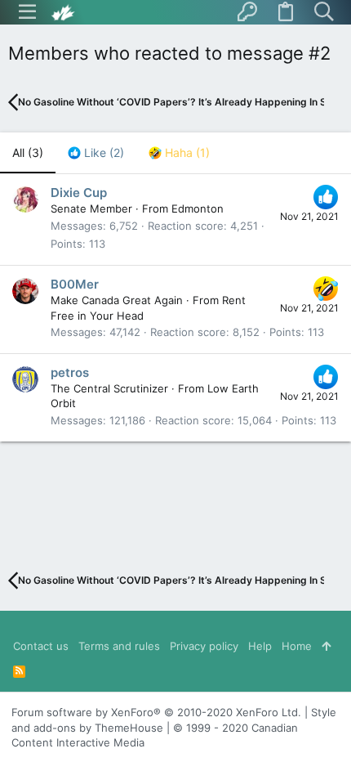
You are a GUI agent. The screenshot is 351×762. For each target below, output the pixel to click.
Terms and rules (119, 645)
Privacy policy (204, 645)
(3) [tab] (27, 152)
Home (297, 645)
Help (260, 645)
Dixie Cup (79, 192)
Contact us (41, 645)
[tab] (96, 152)
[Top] (326, 646)
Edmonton (197, 208)
